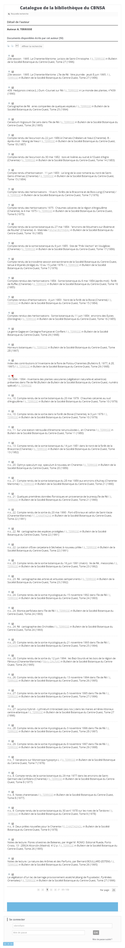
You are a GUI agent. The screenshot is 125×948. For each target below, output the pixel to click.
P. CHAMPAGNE (42, 515)
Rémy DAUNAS (51, 661)
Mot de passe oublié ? (102, 939)
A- (5, 943)
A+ (12, 943)
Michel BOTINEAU (59, 230)
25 (113, 890)
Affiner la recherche (32, 46)
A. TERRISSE (98, 58)
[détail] (9, 56)
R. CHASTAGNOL (72, 826)
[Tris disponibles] (17, 46)
